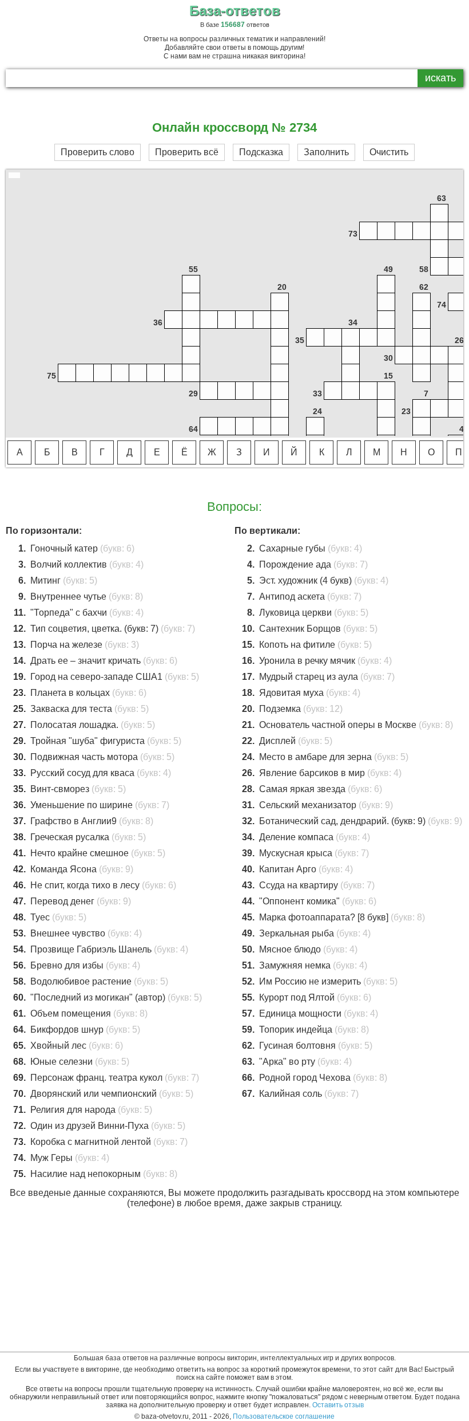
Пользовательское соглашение (284, 1416)
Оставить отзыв (338, 1405)
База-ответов (234, 10)
